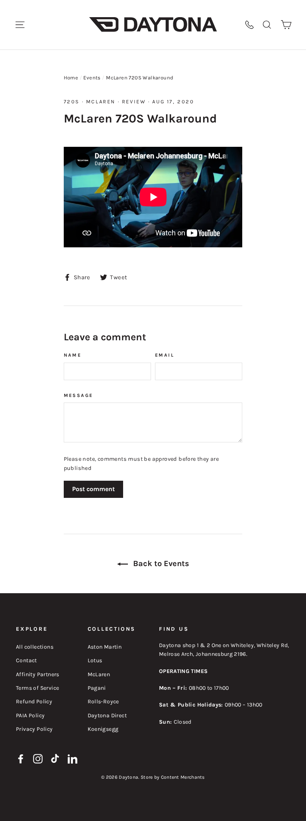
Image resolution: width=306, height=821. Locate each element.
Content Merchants (183, 777)
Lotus (95, 660)
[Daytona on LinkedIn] (72, 758)
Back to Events (160, 563)
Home (71, 78)
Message (78, 395)
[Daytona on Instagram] (38, 758)
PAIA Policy (30, 715)
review (134, 102)
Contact (26, 660)
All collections (34, 646)
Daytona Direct (107, 715)
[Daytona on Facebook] (21, 758)
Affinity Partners (37, 674)
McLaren (101, 102)
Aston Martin (105, 646)
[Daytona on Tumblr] (55, 758)
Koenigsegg (103, 729)
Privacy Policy (34, 729)
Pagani (97, 688)
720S (72, 102)
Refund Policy (34, 701)
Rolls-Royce (103, 701)
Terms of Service (37, 688)
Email (164, 355)
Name (73, 355)
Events (91, 78)
